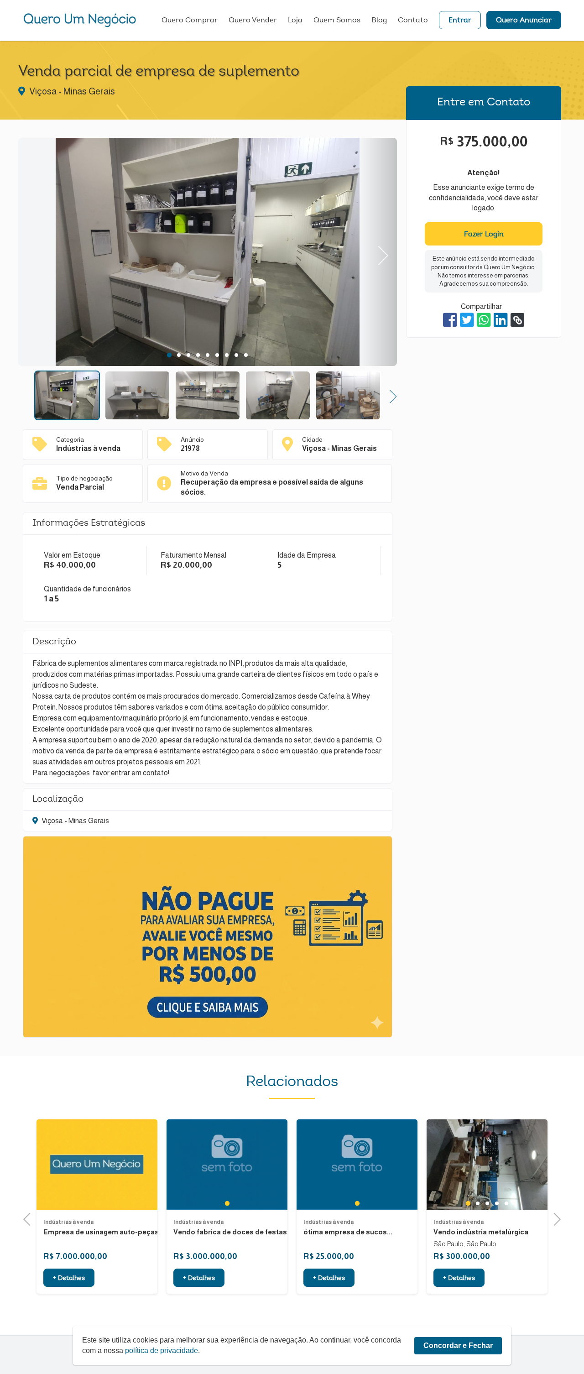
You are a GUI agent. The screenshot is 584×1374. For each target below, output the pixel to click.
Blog (379, 20)
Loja (295, 20)
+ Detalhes (69, 1278)
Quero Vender (253, 20)
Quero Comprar (190, 20)
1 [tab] (169, 355)
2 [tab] (179, 355)
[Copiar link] (517, 320)
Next (379, 252)
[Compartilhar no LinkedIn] (501, 320)
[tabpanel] (207, 253)
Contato (413, 20)
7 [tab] (227, 355)
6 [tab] (217, 355)
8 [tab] (236, 355)
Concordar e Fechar (458, 1345)
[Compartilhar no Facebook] (450, 320)
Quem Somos (336, 20)
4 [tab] (198, 355)
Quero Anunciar (524, 20)
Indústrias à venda (68, 1222)
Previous (36, 252)
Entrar (459, 20)
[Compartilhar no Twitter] (467, 320)
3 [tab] (188, 355)
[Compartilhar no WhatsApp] (484, 320)
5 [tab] (207, 355)
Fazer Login (484, 234)
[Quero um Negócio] (80, 20)
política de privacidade (161, 1350)
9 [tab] (246, 355)
